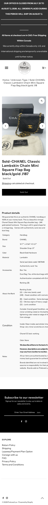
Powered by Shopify (25, 502)
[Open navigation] (6, 67)
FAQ (4, 458)
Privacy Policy (9, 461)
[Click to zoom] (42, 101)
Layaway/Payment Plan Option (17, 451)
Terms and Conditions (13, 464)
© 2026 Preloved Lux (10, 502)
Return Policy (8, 445)
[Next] (42, 126)
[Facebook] (21, 421)
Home (6, 80)
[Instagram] (26, 421)
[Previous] (6, 126)
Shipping (6, 183)
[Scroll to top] (42, 498)
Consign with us (10, 454)
